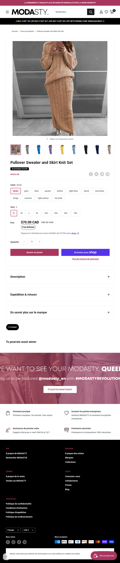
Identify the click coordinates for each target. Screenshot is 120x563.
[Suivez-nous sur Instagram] (13, 542)
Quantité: (14, 242)
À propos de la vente (15, 476)
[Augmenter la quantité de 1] (40, 241)
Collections (70, 462)
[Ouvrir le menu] (7, 12)
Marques (69, 457)
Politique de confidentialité (18, 504)
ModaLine (14, 174)
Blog (67, 489)
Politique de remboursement (19, 517)
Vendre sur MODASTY (16, 481)
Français (10, 530)
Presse (68, 485)
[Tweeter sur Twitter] (102, 174)
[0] (112, 12)
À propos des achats (74, 453)
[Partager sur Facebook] (91, 174)
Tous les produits (27, 31)
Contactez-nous (72, 476)
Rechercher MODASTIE (16, 457)
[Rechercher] (90, 12)
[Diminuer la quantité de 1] (24, 241)
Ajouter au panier (34, 252)
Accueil (14, 31)
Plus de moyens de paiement (85, 259)
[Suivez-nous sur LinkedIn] (25, 542)
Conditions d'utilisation (16, 508)
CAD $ (26, 530)
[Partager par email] (108, 174)
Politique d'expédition (16, 512)
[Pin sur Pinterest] (96, 174)
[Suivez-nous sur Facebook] (8, 542)
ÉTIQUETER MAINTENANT (60, 389)
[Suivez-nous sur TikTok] (19, 542)
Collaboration (71, 481)
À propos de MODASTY (16, 453)
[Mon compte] (101, 11)
